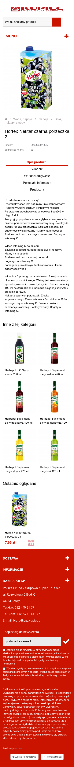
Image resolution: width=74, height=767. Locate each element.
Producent (37, 189)
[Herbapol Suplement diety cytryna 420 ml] (19, 445)
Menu (11, 36)
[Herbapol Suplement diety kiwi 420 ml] (54, 445)
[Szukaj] (56, 22)
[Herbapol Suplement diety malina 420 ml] (54, 348)
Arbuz (18, 748)
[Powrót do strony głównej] (6, 119)
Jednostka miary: (14, 149)
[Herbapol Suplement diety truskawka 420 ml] (19, 396)
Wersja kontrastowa (25, 756)
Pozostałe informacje (37, 182)
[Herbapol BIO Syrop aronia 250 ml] (19, 348)
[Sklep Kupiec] (37, 9)
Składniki (37, 169)
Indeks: (9, 145)
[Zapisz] (66, 641)
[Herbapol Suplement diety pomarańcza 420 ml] (54, 396)
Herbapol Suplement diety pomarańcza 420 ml (53, 422)
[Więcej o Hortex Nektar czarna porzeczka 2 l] (19, 509)
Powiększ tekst (53, 756)
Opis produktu (37, 162)
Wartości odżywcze (37, 176)
